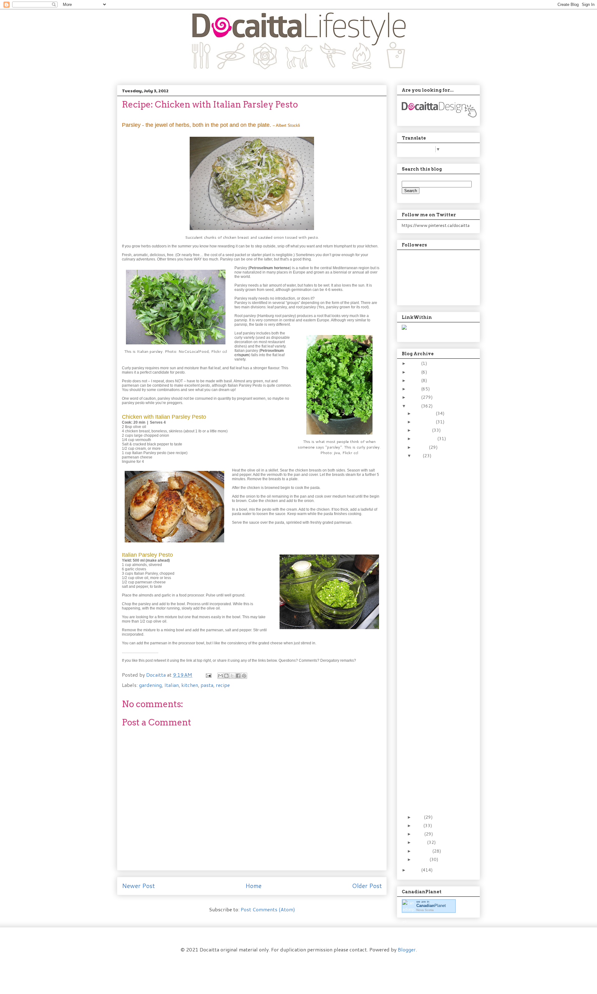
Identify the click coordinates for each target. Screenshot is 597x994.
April (419, 834)
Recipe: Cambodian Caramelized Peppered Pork (431, 615)
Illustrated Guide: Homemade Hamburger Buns (431, 555)
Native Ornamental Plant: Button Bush (433, 572)
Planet (431, 905)
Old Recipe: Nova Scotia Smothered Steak (437, 479)
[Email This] (220, 676)
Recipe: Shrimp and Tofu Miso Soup (436, 743)
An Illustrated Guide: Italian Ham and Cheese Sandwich (433, 792)
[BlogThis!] (226, 676)
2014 (415, 389)
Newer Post (138, 885)
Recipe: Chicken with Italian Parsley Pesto (435, 776)
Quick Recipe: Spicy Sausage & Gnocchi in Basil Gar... (436, 648)
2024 (415, 363)
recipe (223, 684)
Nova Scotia (425, 910)
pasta (207, 684)
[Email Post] (208, 674)
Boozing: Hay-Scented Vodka (435, 585)
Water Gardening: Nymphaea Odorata (434, 526)
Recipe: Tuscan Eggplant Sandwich (437, 539)
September (425, 438)
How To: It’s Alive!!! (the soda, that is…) (434, 689)
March (420, 842)
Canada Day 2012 (430, 806)
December (425, 413)
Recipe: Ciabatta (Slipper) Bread (430, 493)
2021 (415, 372)
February (423, 851)
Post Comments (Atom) (268, 909)
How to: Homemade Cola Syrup (432, 632)
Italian (171, 684)
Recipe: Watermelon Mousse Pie (433, 716)
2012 (415, 406)
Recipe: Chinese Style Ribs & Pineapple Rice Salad (436, 760)
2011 (415, 870)
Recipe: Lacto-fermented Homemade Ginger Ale (433, 670)
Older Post (367, 885)
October (423, 430)
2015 (415, 380)
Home (253, 885)
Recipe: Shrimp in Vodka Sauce (436, 466)
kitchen (189, 684)
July (418, 456)
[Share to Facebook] (238, 676)
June (419, 817)
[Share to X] (232, 676)
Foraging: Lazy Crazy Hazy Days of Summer (437, 599)
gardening (150, 684)
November (425, 422)
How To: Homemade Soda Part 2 (433, 730)
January (421, 859)
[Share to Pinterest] (244, 676)
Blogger (407, 949)
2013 (415, 397)
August (421, 447)
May (418, 825)
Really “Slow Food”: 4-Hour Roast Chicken (436, 702)
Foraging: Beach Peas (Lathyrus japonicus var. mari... (434, 509)
